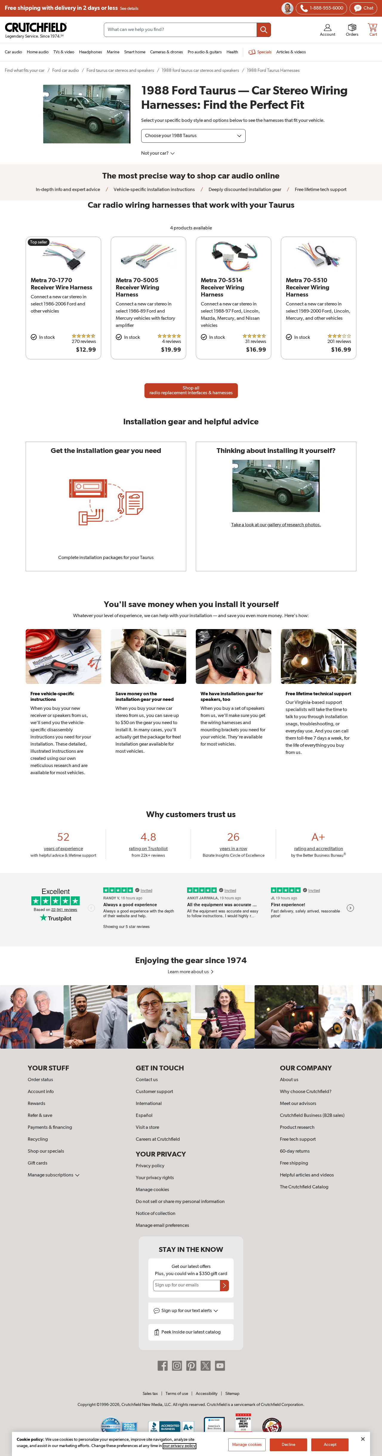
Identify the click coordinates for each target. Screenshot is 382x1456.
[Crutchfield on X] (206, 1365)
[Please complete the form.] (224, 1285)
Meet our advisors (298, 1103)
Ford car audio (65, 70)
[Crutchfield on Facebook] (163, 1365)
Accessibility (207, 1394)
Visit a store (147, 1127)
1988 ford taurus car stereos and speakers (200, 70)
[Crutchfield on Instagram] (177, 1365)
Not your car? (155, 153)
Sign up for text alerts (187, 1310)
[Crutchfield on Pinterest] (191, 1365)
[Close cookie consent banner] (363, 1439)
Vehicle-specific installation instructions (154, 189)
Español (144, 1115)
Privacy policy (150, 1166)
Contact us (147, 1080)
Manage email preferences (162, 1225)
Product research (297, 1127)
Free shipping (71, 8)
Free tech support (298, 1139)
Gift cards (37, 1163)
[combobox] (187, 30)
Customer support (154, 1091)
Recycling (38, 1139)
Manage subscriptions (51, 1175)
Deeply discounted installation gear (244, 189)
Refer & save (40, 1115)
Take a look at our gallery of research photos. (276, 525)
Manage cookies (152, 1190)
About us (289, 1080)
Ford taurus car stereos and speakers (120, 70)
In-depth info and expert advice (68, 189)
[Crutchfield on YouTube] (220, 1365)
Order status (40, 1080)
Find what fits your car (24, 70)
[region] (191, 1017)
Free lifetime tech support (320, 189)
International (149, 1103)
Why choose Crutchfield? (306, 1091)
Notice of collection (155, 1213)
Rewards (36, 1103)
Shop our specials (46, 1151)
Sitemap (232, 1394)
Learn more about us (189, 972)
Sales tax (150, 1394)
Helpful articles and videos (307, 1175)
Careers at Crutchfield (158, 1139)
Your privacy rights (155, 1178)
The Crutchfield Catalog (304, 1187)
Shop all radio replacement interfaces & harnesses (191, 390)
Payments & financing (50, 1127)
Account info (41, 1091)
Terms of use (177, 1394)
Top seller (38, 242)
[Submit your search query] (264, 30)
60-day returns (295, 1151)
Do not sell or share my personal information (180, 1201)
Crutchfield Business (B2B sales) (312, 1115)
